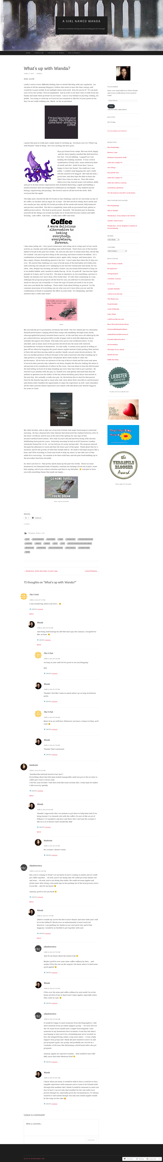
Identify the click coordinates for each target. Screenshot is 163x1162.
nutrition (29, 547)
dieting (29, 543)
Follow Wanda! (112, 87)
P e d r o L (110, 284)
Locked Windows (92, 571)
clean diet (71, 539)
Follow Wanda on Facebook (117, 131)
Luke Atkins (111, 314)
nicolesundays (112, 344)
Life (43, 533)
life (62, 543)
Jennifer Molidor (113, 289)
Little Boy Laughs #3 (114, 162)
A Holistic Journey (114, 279)
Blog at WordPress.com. (34, 1158)
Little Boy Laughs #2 (114, 178)
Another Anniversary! (115, 221)
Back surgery (38, 539)
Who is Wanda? (74, 53)
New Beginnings (113, 147)
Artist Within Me (113, 309)
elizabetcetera (35, 866)
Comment (91, 1140)
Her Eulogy (111, 167)
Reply (31, 614)
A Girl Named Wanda (82, 21)
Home (28, 53)
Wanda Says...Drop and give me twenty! (121, 216)
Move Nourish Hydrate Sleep (118, 324)
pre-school (70, 547)
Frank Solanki (112, 304)
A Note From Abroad (114, 294)
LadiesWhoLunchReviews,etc (117, 334)
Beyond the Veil (113, 173)
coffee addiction (85, 539)
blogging (51, 539)
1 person (40, 609)
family (38, 543)
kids (55, 543)
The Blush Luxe (113, 299)
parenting (41, 547)
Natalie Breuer (112, 354)
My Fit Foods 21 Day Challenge (79, 543)
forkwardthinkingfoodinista (117, 329)
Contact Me (39, 53)
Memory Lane (112, 152)
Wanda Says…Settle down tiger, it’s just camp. (41, 571)
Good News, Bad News (115, 188)
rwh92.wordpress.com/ (115, 319)
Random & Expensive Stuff (116, 157)
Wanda (39, 73)
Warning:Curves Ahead (115, 349)
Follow (111, 106)
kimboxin (33, 765)
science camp (84, 547)
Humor (38, 533)
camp (61, 539)
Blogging (31, 533)
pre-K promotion (55, 547)
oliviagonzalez (112, 274)
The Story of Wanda (56, 53)
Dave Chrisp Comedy (115, 263)
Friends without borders (116, 339)
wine (27, 552)
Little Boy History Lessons (117, 183)
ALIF (27, 539)
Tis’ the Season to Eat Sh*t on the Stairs (121, 193)
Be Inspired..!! (112, 268)
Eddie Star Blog (113, 359)
